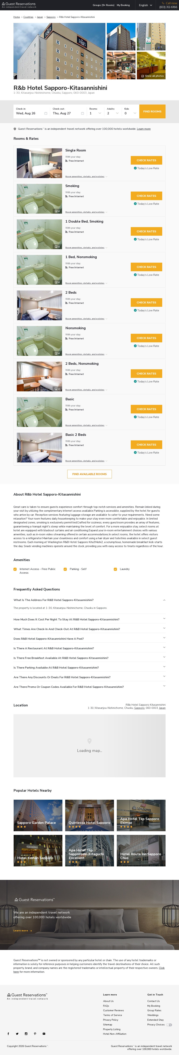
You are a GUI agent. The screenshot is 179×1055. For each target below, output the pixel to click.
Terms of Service (112, 1015)
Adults (110, 109)
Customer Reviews (113, 1010)
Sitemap (107, 1024)
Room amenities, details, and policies (84, 176)
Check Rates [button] (146, 160)
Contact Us (153, 1001)
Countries (28, 17)
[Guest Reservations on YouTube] (42, 1033)
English (143, 5)
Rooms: (94, 109)
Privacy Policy (110, 1020)
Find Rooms (152, 111)
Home (16, 17)
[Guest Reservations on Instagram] (26, 1033)
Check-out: (59, 109)
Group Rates (154, 1010)
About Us (108, 1001)
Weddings (153, 1015)
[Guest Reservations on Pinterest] (35, 1033)
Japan (40, 17)
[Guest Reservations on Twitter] (17, 1033)
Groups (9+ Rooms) (103, 5)
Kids (126, 109)
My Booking (123, 5)
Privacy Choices (156, 1024)
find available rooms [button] (89, 474)
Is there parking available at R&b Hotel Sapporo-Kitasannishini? (56, 668)
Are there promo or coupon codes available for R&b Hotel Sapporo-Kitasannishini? (69, 687)
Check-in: (21, 109)
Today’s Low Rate (148, 168)
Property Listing (111, 1029)
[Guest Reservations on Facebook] (10, 1033)
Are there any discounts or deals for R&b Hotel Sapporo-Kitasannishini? (62, 677)
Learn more (144, 129)
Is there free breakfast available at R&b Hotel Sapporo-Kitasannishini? (61, 658)
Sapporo (51, 17)
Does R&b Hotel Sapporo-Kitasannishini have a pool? (49, 639)
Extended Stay (155, 1020)
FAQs (106, 1006)
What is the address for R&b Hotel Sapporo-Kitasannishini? (54, 600)
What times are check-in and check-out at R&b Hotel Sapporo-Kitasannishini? (67, 629)
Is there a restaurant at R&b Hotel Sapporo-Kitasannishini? (54, 648)
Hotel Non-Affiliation (114, 1034)
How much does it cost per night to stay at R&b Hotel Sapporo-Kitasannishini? (66, 619)
